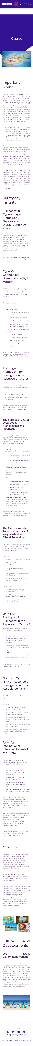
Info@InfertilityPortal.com (16, 1035)
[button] (16, 4)
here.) (24, 986)
